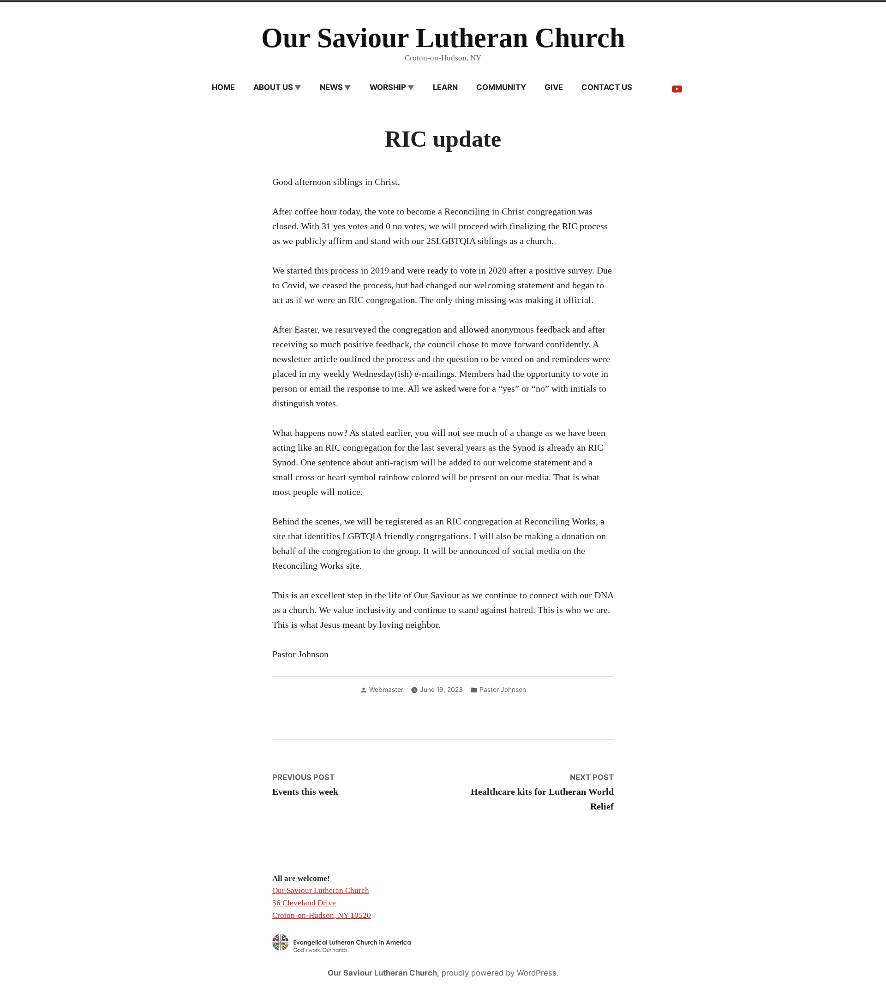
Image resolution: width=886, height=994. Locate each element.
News (331, 87)
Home (223, 87)
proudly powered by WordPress (499, 972)
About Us (273, 87)
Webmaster (386, 689)
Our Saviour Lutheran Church (443, 38)
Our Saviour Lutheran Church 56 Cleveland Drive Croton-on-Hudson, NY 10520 (321, 902)
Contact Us (606, 87)
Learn (445, 87)
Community (501, 87)
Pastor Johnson (502, 689)
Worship (388, 87)
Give (554, 87)
